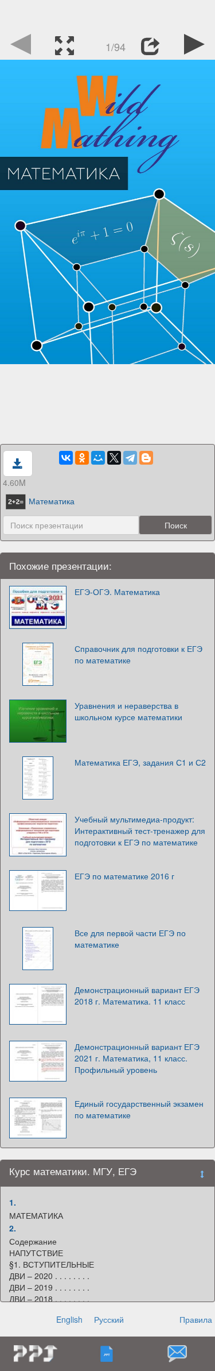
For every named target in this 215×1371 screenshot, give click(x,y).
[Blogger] (146, 458)
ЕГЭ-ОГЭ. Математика (117, 591)
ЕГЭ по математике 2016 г (124, 876)
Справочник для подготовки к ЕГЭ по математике (138, 654)
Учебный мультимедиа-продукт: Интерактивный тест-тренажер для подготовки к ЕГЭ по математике (140, 830)
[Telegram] (130, 458)
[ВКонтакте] (66, 458)
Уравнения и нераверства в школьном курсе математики (128, 711)
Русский (109, 1319)
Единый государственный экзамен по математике (139, 1109)
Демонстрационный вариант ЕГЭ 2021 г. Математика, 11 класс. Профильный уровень (137, 1058)
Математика (52, 501)
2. (12, 1228)
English (69, 1319)
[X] (114, 458)
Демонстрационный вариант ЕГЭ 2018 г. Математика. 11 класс (137, 995)
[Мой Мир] (98, 458)
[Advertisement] (108, 14)
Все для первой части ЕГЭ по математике (130, 938)
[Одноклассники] (82, 458)
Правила (195, 1319)
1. (12, 1202)
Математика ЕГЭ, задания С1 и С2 (140, 762)
